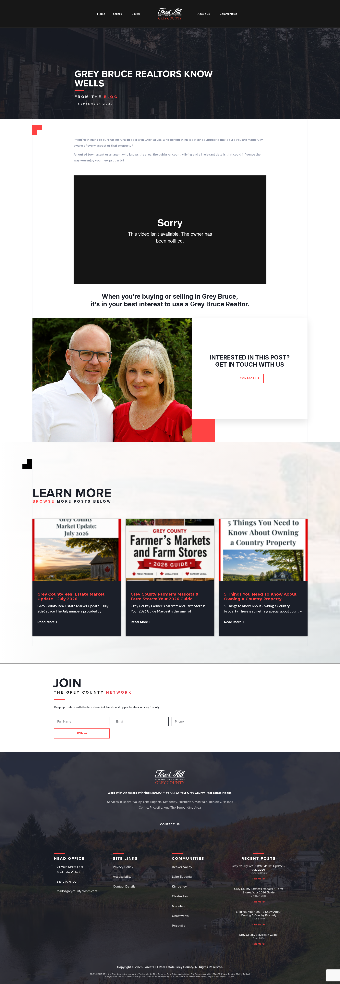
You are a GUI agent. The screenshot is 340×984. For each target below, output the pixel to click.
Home (101, 13)
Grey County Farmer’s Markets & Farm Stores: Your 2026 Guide (165, 596)
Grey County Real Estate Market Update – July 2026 (70, 596)
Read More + (47, 622)
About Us (204, 13)
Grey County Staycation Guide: (258, 935)
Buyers (136, 13)
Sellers (117, 13)
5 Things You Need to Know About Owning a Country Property (260, 596)
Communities (228, 13)
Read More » (258, 878)
